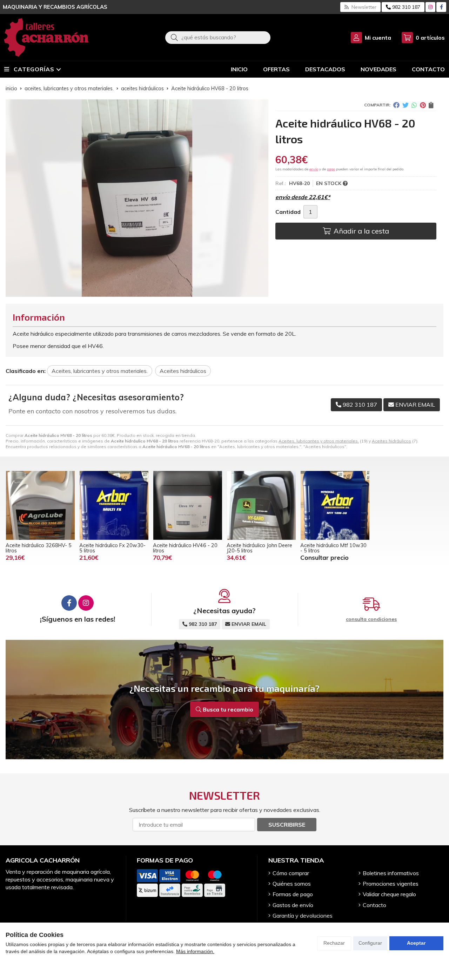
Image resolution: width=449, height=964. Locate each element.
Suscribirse (286, 824)
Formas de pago (293, 894)
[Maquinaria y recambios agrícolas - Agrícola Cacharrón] (46, 37)
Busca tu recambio (227, 709)
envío (313, 169)
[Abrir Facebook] (441, 7)
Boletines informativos (391, 873)
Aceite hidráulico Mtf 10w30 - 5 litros (333, 547)
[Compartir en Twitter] (405, 105)
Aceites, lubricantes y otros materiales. (319, 441)
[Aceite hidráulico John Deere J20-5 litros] (261, 505)
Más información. (195, 951)
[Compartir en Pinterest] (423, 105)
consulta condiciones (371, 619)
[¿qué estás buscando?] (217, 37)
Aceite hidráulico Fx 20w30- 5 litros (112, 547)
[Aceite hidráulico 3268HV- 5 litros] (40, 505)
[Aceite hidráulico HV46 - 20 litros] (187, 505)
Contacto (374, 905)
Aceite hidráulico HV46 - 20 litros (185, 547)
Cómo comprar (291, 873)
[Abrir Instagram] (430, 7)
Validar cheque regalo (389, 894)
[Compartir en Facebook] (396, 105)
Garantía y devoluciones (303, 915)
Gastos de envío (293, 905)
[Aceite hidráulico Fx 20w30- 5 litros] (114, 505)
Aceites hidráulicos (391, 441)
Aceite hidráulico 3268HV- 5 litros (39, 547)
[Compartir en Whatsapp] (414, 105)
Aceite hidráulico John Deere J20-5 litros (259, 547)
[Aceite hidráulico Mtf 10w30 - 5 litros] (335, 505)
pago (331, 169)
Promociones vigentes (390, 883)
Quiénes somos (292, 883)
